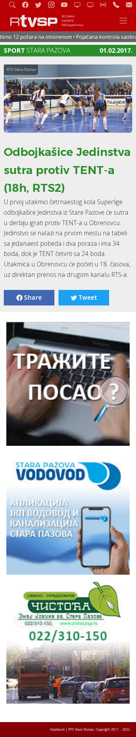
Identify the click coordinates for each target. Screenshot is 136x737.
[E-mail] (129, 4)
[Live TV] (79, 4)
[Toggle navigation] (123, 20)
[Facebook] (28, 4)
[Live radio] (105, 4)
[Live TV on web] (92, 4)
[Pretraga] (15, 4)
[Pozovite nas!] (118, 4)
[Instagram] (53, 4)
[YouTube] (66, 4)
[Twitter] (40, 4)
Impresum (57, 729)
